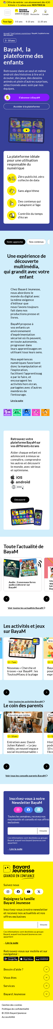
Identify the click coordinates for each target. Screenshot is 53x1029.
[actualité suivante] (46, 599)
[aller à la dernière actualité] (6, 599)
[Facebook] (28, 810)
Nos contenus (36, 242)
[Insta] (8, 892)
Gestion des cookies (12, 1004)
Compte (45, 14)
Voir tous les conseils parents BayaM (25, 775)
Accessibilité (8, 1016)
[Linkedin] (38, 810)
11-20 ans (42, 21)
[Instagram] (18, 810)
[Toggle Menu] (7, 12)
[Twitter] (38, 892)
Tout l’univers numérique (21, 33)
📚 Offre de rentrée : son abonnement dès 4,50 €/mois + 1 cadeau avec (26, 3)
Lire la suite (17, 400)
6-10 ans (30, 21)
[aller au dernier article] (6, 692)
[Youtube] (28, 892)
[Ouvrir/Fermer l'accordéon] (46, 969)
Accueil (6, 33)
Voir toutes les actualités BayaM (26, 607)
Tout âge (7, 21)
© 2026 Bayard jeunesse (14, 1012)
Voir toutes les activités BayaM (26, 701)
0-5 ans (18, 21)
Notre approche (15, 242)
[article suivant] (46, 692)
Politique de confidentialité (15, 1008)
